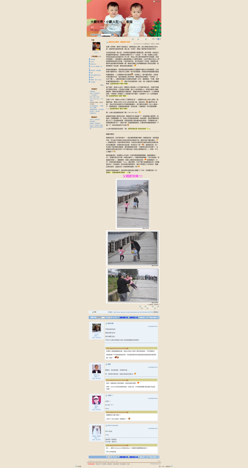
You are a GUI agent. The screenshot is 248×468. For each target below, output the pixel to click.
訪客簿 (126, 27)
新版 (129, 22)
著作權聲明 (116, 464)
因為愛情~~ (93, 91)
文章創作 (102, 27)
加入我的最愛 (108, 25)
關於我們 (98, 464)
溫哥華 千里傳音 (96, 436)
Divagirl (97, 334)
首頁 (92, 27)
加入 (163, 466)
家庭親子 (156, 304)
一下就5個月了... (94, 95)
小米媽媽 (92, 82)
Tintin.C (96, 52)
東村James (96, 375)
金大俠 (92, 62)
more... (102, 85)
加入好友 (93, 25)
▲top (159, 461)
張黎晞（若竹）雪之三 (96, 80)
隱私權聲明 (123, 464)
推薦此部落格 (100, 25)
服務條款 (109, 464)
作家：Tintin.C (94, 30)
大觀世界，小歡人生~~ (106, 22)
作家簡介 (136, 27)
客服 (128, 464)
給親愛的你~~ (93, 113)
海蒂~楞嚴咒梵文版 (95, 75)
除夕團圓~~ (93, 121)
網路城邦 (157, 1)
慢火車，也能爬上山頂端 (96, 125)
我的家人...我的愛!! (95, 111)
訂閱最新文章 (116, 25)
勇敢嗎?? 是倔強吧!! (95, 123)
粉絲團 (79, 466)
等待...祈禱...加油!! (94, 97)
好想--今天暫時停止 (95, 93)
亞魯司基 (92, 59)
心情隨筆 (150, 304)
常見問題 (104, 464)
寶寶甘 (92, 77)
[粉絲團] (76, 466)
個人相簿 (114, 27)
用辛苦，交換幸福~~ (95, 119)
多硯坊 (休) (93, 64)
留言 (94, 337)
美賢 (91, 73)
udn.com (158, 464)
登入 (160, 466)
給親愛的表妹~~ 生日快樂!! (97, 109)
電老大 (96, 406)
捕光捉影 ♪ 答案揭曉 (95, 70)
